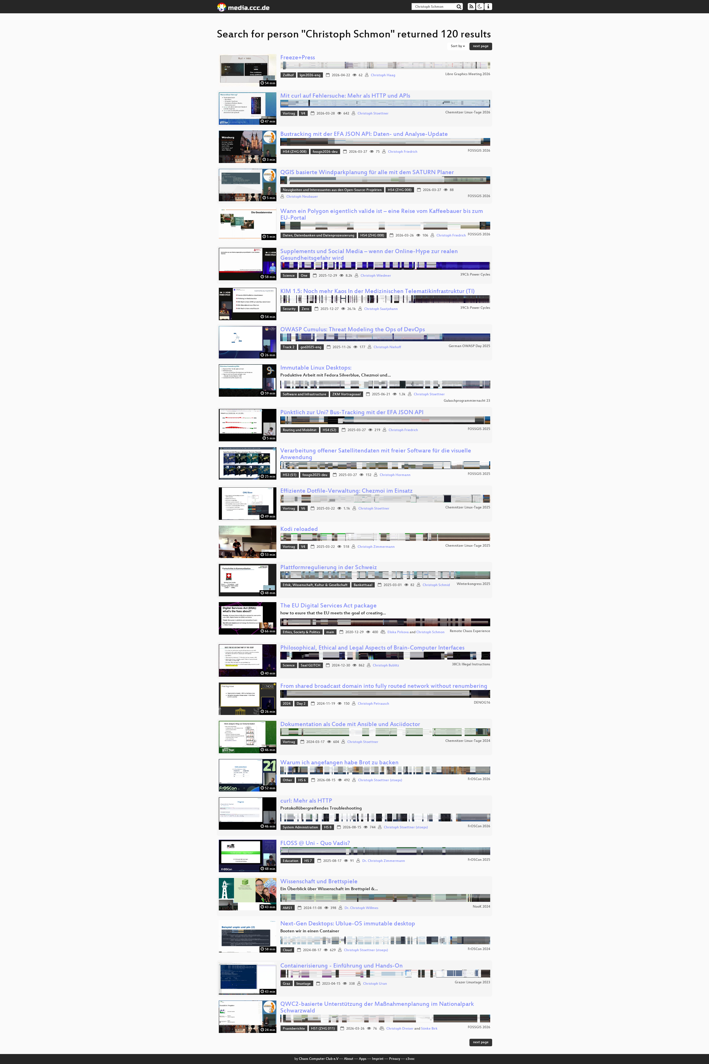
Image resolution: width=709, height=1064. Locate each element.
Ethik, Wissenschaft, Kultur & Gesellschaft (315, 585)
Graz (286, 984)
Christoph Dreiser (399, 1029)
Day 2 (301, 704)
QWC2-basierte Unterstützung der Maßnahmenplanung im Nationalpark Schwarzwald (377, 1008)
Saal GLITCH (310, 666)
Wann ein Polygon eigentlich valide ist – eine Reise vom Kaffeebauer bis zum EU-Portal (381, 215)
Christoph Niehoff (387, 347)
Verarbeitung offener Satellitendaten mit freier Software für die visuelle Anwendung (375, 454)
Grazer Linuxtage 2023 (472, 982)
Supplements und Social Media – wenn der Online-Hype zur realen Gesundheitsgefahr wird (369, 255)
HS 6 (302, 780)
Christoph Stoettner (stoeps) (380, 780)
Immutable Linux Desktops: (315, 368)
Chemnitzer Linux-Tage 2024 (467, 741)
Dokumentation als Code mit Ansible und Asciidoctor (350, 724)
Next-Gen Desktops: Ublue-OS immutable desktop (347, 924)
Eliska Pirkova (398, 632)
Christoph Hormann (395, 475)
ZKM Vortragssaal (346, 394)
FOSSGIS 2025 (479, 429)
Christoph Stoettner (373, 114)
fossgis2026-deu (325, 152)
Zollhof (288, 75)
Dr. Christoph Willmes (361, 908)
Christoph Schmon (430, 632)
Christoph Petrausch (373, 704)
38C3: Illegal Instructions (471, 664)
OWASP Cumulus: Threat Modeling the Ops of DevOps (352, 330)
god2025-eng (310, 347)
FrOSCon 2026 (479, 779)
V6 (303, 509)
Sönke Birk (429, 1029)
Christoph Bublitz (386, 666)
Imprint (378, 1059)
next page (481, 46)
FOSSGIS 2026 (479, 151)
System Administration (300, 827)
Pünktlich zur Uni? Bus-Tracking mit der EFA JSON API (351, 412)
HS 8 (328, 827)
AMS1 (287, 908)
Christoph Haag (383, 75)
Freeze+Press (297, 58)
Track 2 (288, 347)
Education (290, 861)
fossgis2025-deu (314, 475)
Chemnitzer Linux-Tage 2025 (467, 508)
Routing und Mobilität (300, 430)
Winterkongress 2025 (473, 584)
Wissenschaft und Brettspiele (319, 882)
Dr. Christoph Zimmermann (383, 861)
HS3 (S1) (289, 475)
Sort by (457, 46)
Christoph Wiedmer (376, 276)
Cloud (287, 950)
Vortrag (289, 114)
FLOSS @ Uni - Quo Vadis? (315, 843)
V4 (303, 114)
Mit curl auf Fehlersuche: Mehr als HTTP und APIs (345, 96)
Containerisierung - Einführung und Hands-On (341, 966)
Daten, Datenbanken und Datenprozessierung (318, 236)
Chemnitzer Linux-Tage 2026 (467, 112)
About (348, 1059)
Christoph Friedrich (402, 152)
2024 (287, 704)
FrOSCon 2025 (479, 860)
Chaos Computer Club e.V (318, 1059)
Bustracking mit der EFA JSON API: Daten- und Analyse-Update (364, 134)
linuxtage (303, 984)
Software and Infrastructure (304, 394)
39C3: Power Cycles (475, 275)
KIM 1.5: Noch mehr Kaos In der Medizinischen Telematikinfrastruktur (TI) (377, 291)
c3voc (410, 1059)
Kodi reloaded (299, 529)
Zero (305, 309)
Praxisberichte (294, 1029)
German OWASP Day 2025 (469, 346)
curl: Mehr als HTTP (306, 801)
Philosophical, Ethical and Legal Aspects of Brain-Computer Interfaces (372, 648)
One (304, 276)
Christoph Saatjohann (381, 309)
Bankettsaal (363, 585)
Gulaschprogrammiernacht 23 (467, 401)
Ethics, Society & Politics (301, 632)
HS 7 (308, 861)
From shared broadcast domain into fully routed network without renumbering (383, 686)
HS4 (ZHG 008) (295, 152)
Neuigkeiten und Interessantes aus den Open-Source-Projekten (332, 190)
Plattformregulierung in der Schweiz (328, 567)
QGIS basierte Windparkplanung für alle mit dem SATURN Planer (367, 172)
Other (287, 780)
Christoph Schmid (436, 585)
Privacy (394, 1059)
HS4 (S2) (329, 430)
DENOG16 (482, 703)
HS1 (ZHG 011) (323, 1029)
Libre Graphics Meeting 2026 (467, 74)
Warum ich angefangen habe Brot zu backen (339, 763)
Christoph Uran (375, 984)
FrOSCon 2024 (479, 949)
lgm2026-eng (310, 75)
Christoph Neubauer (302, 197)
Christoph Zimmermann (376, 547)
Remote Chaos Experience (470, 631)
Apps (362, 1059)
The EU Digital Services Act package (328, 606)
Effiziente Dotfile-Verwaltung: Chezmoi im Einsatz (346, 491)
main (330, 632)
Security (289, 309)
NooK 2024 (481, 907)
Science (289, 276)
